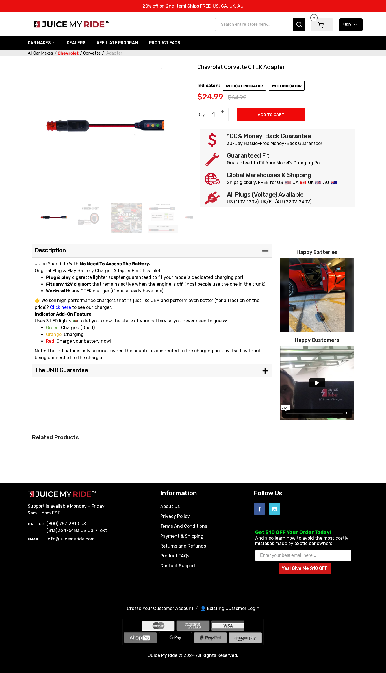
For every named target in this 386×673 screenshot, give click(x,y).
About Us (170, 506)
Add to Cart (271, 114)
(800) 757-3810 (63, 523)
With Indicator (287, 86)
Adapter (113, 53)
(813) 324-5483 (63, 530)
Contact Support (178, 565)
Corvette (92, 53)
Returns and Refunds (183, 546)
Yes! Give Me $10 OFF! (305, 568)
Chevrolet (68, 53)
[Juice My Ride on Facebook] (259, 509)
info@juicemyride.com (71, 539)
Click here (60, 307)
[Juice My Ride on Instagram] (274, 509)
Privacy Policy (175, 516)
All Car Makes (40, 53)
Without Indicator (244, 86)
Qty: (201, 114)
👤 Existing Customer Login (229, 608)
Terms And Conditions (183, 526)
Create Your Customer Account (160, 608)
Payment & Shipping (181, 536)
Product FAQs (174, 556)
